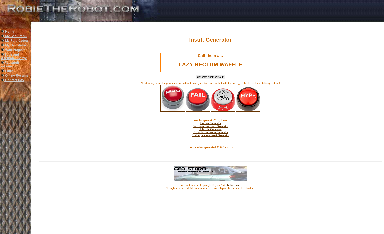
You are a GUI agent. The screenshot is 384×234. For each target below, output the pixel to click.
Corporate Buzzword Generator (210, 126)
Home (9, 31)
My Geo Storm (15, 36)
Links (9, 71)
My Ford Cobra (16, 40)
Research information (10, 64)
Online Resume (16, 75)
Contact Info (14, 80)
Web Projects (14, 50)
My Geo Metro (15, 45)
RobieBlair (233, 185)
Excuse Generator (210, 123)
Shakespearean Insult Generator (210, 135)
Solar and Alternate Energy (14, 56)
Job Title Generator (210, 129)
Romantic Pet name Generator (210, 132)
